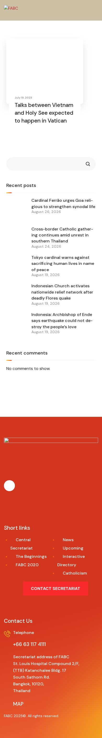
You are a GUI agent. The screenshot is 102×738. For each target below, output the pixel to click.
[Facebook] (9, 485)
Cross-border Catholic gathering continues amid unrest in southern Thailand (62, 235)
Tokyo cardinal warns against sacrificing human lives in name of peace (62, 263)
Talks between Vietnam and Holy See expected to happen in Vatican (44, 112)
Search (88, 163)
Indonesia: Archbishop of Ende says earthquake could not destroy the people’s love (62, 321)
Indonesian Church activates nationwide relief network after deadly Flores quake (62, 292)
